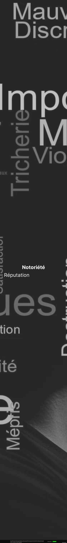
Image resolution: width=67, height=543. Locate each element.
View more (20, 542)
